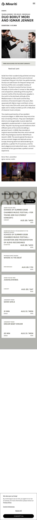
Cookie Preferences (9, 507)
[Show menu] (34, 3)
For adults (17, 14)
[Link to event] (18, 215)
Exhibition (7, 244)
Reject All (18, 511)
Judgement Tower (9, 299)
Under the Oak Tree (9, 207)
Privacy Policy (7, 502)
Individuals (26, 14)
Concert (6, 220)
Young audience (7, 14)
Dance (6, 313)
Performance (8, 266)
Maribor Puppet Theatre (11, 255)
